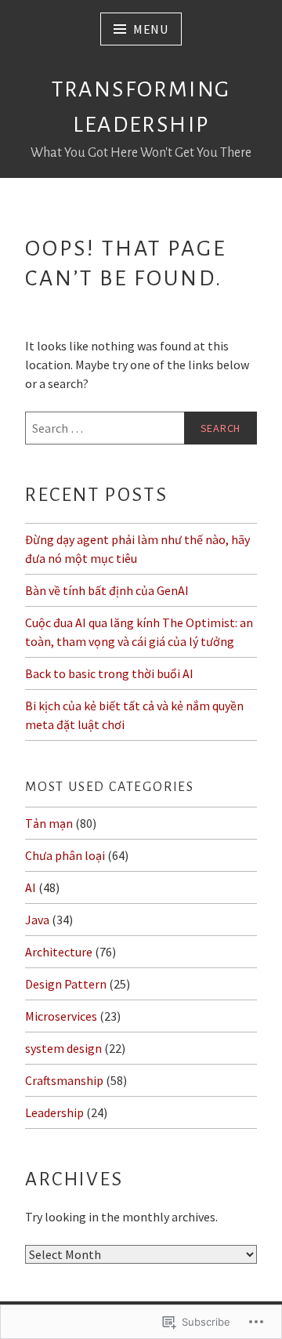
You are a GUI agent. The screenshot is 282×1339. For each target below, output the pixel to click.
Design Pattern (66, 984)
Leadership (54, 1112)
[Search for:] (141, 428)
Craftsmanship (64, 1080)
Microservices (61, 1016)
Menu (150, 29)
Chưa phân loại (65, 855)
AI (30, 887)
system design (63, 1048)
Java (37, 919)
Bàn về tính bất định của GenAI (107, 590)
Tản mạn (49, 823)
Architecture (58, 952)
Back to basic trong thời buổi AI (109, 673)
